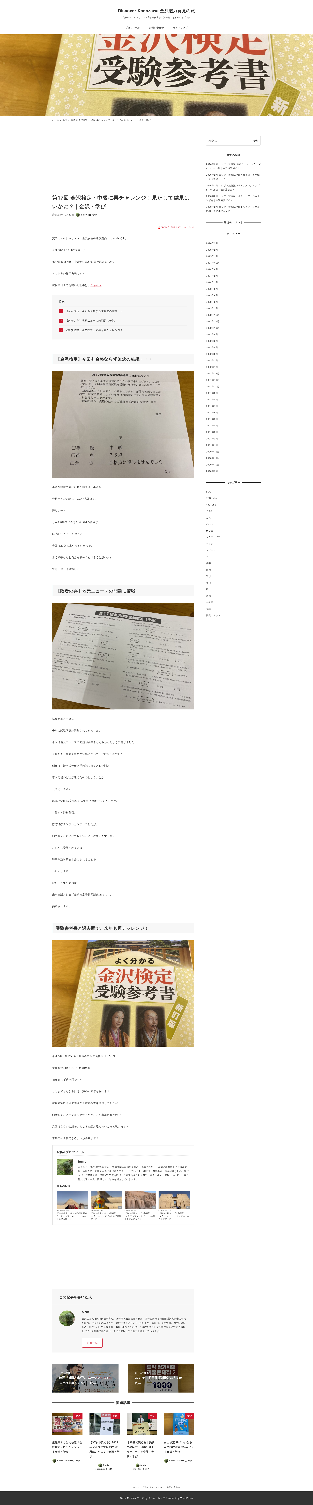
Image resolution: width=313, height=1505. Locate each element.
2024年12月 (212, 262)
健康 (208, 569)
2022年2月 (212, 360)
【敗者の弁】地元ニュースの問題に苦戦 (90, 320)
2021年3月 (212, 431)
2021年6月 (212, 412)
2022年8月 (212, 334)
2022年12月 (212, 314)
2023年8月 (212, 288)
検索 (255, 141)
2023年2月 (212, 308)
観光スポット (213, 615)
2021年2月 (212, 438)
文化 (208, 582)
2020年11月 (212, 457)
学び (94, 214)
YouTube (211, 504)
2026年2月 (212, 249)
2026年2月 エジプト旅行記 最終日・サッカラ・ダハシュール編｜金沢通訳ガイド (72, 1216)
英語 (208, 608)
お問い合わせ (173, 1487)
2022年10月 (212, 327)
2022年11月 (212, 321)
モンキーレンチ (156, 1498)
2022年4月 (212, 347)
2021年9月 (212, 393)
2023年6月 (212, 295)
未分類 (209, 602)
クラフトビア (213, 537)
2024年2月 (212, 275)
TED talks (211, 498)
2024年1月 (212, 282)
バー (208, 556)
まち (208, 517)
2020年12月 (212, 451)
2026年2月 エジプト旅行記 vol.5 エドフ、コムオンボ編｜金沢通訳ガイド (173, 1216)
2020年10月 (212, 464)
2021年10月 (212, 386)
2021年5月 (212, 418)
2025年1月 (212, 256)
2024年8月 (212, 269)
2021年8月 (212, 399)
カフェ (209, 530)
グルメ (209, 543)
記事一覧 (92, 1343)
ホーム (136, 1487)
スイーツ (211, 550)
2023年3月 (212, 301)
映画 (208, 595)
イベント (211, 524)
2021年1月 (212, 444)
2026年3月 (212, 243)
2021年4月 (212, 425)
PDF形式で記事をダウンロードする (177, 227)
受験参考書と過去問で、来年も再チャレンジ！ (94, 330)
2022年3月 (212, 353)
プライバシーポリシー (153, 1487)
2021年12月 (212, 373)
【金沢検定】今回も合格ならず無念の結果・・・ (96, 311)
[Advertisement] (87, 158)
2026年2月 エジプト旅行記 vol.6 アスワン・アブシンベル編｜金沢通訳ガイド (140, 1216)
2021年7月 (212, 406)
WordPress (186, 1498)
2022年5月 (212, 340)
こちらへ (95, 285)
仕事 (208, 563)
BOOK (209, 491)
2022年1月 (212, 366)
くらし (209, 511)
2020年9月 (212, 470)
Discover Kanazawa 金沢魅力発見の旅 (156, 10)
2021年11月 (212, 379)
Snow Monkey (128, 1498)
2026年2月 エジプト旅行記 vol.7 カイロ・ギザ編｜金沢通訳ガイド (106, 1216)
